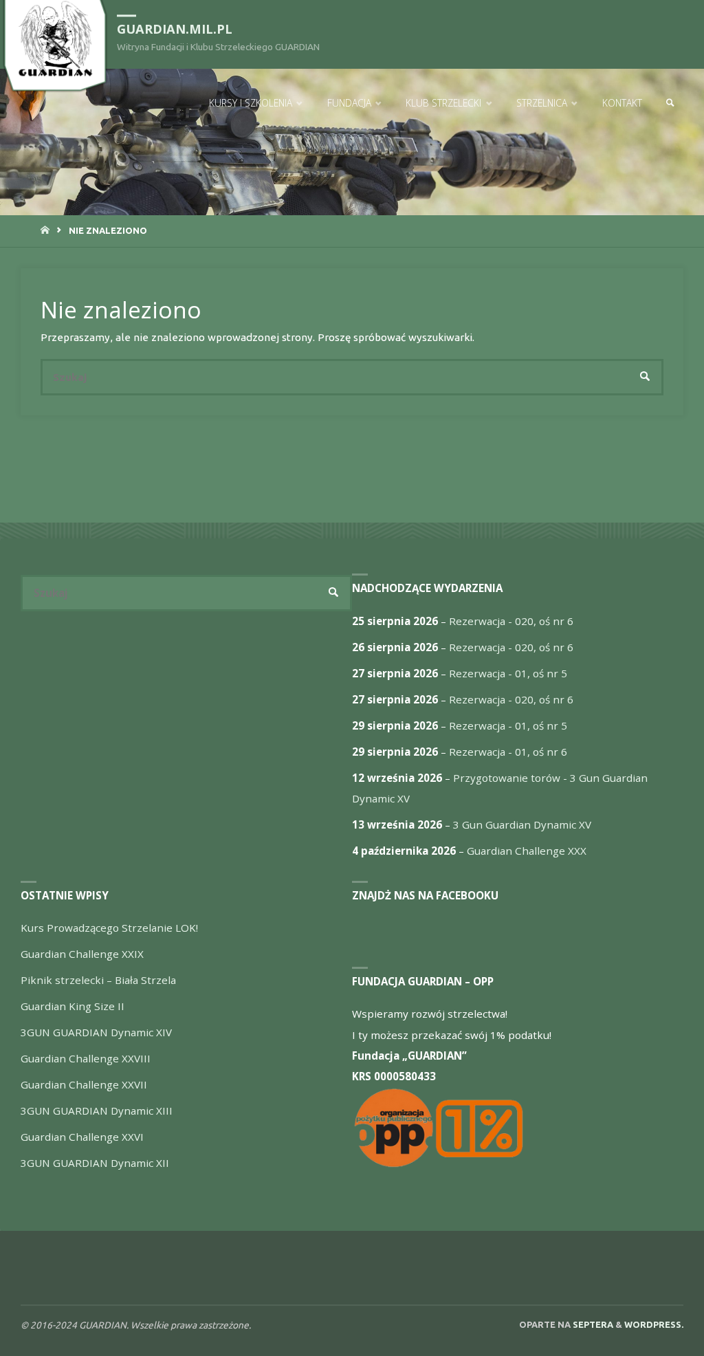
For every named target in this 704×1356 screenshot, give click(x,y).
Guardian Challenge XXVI (82, 1137)
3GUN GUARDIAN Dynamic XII (95, 1163)
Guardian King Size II (72, 1006)
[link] (670, 103)
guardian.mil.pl (174, 29)
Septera (592, 1324)
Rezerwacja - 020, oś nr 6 (511, 621)
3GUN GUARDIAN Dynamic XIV (96, 1032)
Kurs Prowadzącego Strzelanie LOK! (109, 927)
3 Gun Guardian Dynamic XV (522, 824)
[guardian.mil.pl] (55, 39)
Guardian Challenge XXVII (84, 1084)
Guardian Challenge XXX (526, 850)
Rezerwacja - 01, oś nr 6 (508, 751)
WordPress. (653, 1324)
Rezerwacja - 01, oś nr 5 (508, 673)
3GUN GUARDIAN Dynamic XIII (97, 1110)
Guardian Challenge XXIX (82, 954)
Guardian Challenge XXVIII (86, 1058)
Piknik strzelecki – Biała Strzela (98, 980)
